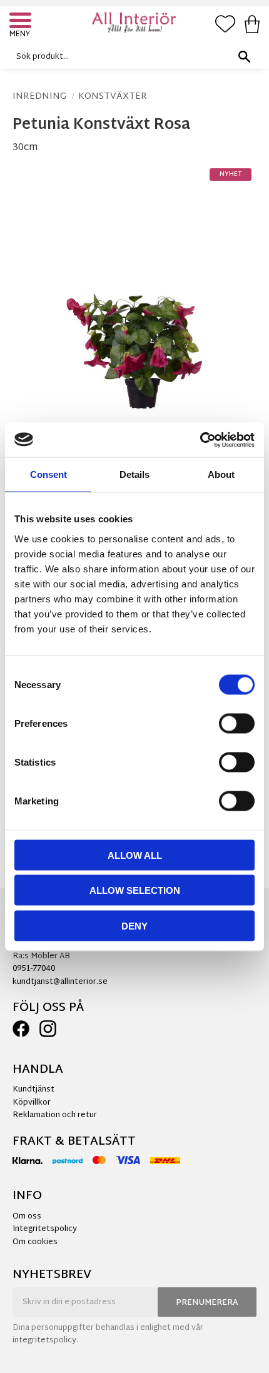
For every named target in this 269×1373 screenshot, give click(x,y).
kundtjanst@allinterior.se (60, 982)
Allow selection (134, 890)
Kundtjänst (33, 1089)
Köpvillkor (32, 1102)
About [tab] (221, 474)
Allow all (135, 854)
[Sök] (244, 56)
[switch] (237, 723)
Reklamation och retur (55, 1115)
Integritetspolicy (45, 1229)
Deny (134, 925)
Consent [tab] (48, 474)
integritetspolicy (44, 1340)
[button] (21, 21)
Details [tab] (134, 474)
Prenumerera (207, 1302)
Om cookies (35, 1242)
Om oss (27, 1216)
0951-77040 (34, 968)
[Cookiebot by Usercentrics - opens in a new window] (200, 440)
